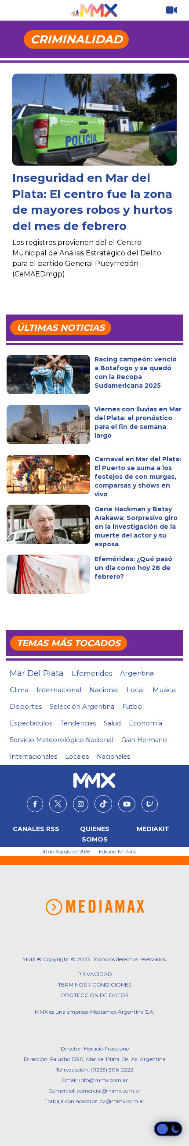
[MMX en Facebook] (35, 804)
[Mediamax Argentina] (94, 907)
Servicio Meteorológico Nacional (61, 740)
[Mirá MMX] (171, 10)
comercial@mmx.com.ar (109, 1090)
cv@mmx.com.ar (122, 1101)
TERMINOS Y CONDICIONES (94, 984)
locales (77, 756)
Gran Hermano (144, 740)
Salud (112, 723)
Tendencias (78, 723)
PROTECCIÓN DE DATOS (94, 995)
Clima (19, 690)
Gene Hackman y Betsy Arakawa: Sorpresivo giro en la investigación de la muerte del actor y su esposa (136, 526)
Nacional (104, 690)
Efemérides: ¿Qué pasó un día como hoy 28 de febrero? (133, 567)
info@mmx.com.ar (103, 1080)
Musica (164, 690)
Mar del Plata (37, 673)
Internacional (58, 690)
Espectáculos (31, 723)
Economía (145, 723)
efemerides (92, 673)
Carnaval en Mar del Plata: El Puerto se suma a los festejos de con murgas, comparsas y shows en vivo (137, 476)
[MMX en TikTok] (103, 804)
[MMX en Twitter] (58, 804)
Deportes (26, 707)
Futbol (133, 707)
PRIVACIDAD (94, 974)
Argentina (137, 673)
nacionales (113, 756)
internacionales (33, 756)
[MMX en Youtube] (126, 804)
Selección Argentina (82, 707)
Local (136, 690)
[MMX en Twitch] (150, 804)
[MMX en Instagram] (80, 804)
